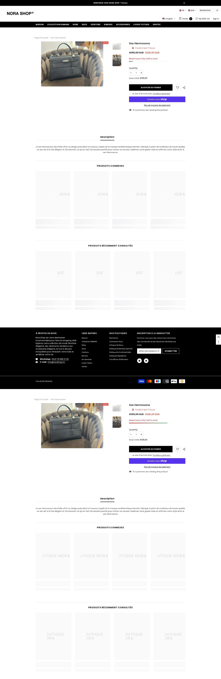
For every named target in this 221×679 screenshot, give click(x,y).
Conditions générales (161, 94)
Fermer (184, 3)
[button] (168, 19)
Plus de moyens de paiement (157, 105)
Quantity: (133, 68)
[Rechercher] (209, 10)
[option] (72, 68)
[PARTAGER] (183, 88)
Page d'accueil (41, 37)
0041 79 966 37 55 (60, 359)
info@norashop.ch (56, 362)
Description (107, 136)
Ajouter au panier (150, 87)
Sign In (216, 18)
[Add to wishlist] (177, 87)
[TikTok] (146, 360)
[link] (53, 223)
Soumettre (171, 351)
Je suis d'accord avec (142, 93)
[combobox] (207, 10)
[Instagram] (139, 360)
